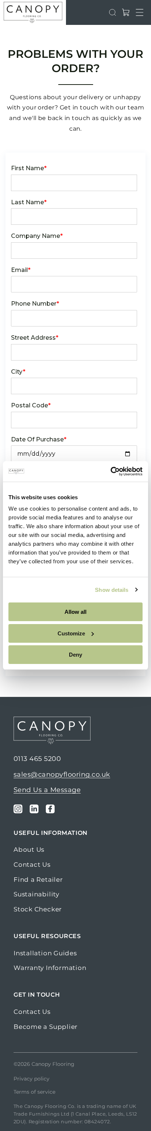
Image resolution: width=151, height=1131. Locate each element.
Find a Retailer (38, 879)
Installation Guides (45, 953)
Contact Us (32, 864)
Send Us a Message (47, 790)
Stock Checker (38, 909)
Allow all (75, 612)
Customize (71, 633)
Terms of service (34, 1092)
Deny (75, 655)
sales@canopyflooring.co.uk (62, 774)
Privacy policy (31, 1078)
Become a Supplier (46, 1026)
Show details (111, 590)
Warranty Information (50, 967)
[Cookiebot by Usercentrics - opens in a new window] (110, 471)
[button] (140, 12)
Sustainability (36, 894)
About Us (29, 849)
